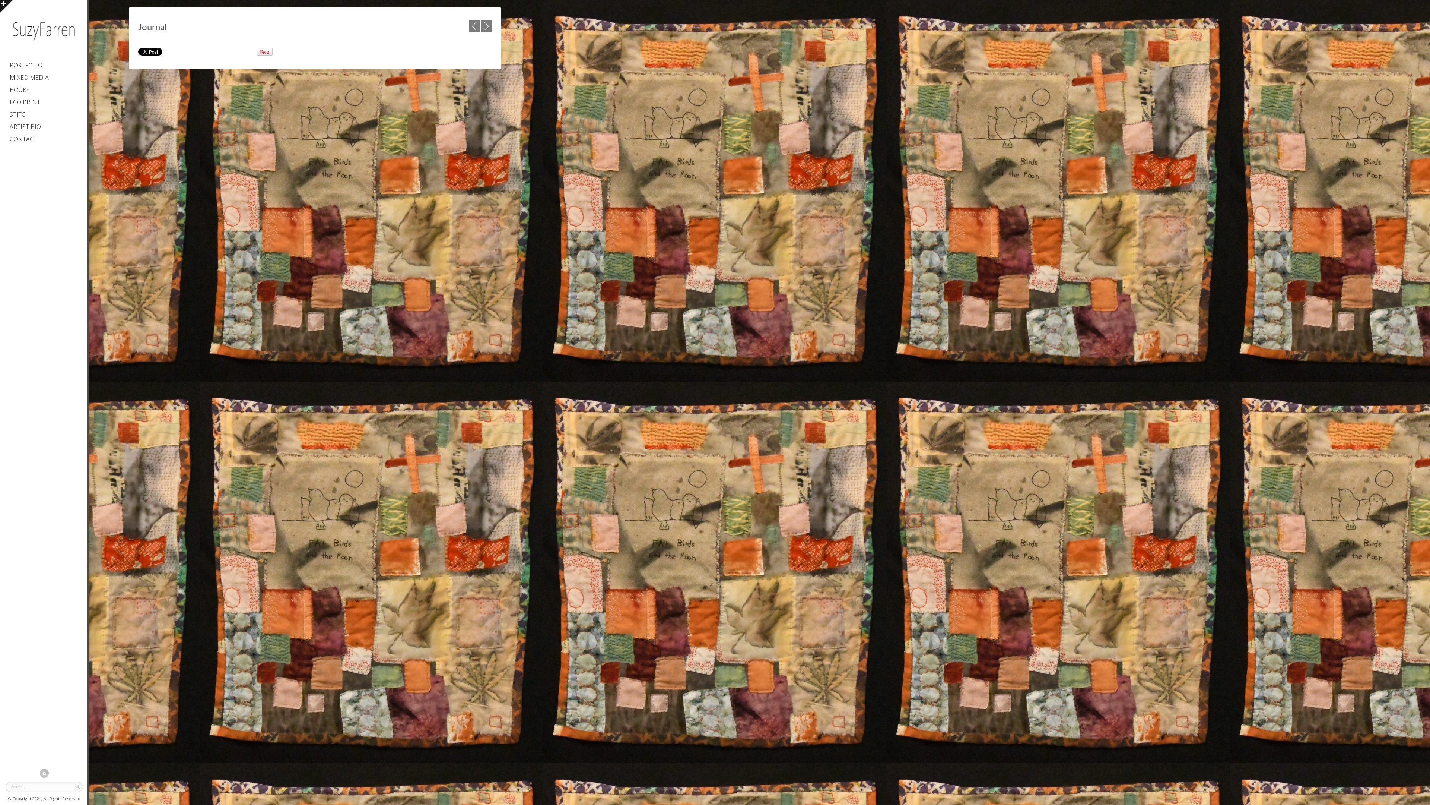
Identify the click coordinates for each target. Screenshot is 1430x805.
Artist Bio (25, 127)
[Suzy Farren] (43, 43)
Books (20, 90)
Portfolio (26, 65)
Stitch (20, 114)
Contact (23, 139)
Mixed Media (29, 77)
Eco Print (25, 102)
